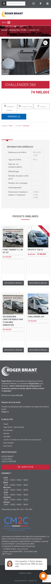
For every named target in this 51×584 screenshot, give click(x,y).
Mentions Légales (25, 573)
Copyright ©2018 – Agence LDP (25, 581)
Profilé (23, 30)
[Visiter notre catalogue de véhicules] (48, 4)
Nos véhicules (8, 430)
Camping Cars (14, 30)
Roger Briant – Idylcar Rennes (13, 427)
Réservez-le (14, 116)
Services (6, 433)
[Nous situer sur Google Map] (40, 4)
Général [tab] (7, 136)
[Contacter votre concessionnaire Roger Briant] (34, 4)
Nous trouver (7, 446)
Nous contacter (8, 443)
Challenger (25, 126)
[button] (4, 22)
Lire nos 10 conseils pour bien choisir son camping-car (22, 440)
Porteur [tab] (19, 136)
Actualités (6, 436)
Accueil (4, 30)
